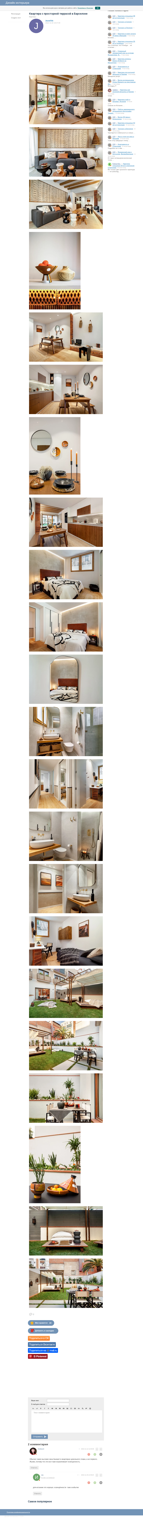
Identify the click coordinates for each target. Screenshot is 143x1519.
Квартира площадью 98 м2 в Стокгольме (124, 17)
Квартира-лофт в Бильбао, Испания (121, 100)
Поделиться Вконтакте (42, 1344)
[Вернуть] (37, 1408)
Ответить (34, 1468)
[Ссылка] (79, 1408)
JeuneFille (49, 20)
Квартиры (32, 17)
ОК (98, 8)
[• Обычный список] (52, 1408)
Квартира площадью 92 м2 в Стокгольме (124, 124)
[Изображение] (67, 1408)
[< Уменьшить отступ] (60, 1408)
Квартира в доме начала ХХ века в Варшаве (124, 34)
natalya (115, 90)
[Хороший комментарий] (95, 1454)
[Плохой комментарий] (88, 1454)
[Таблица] (75, 1408)
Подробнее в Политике (85, 8)
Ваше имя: (35, 1400)
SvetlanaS (41, 1449)
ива (42, 1475)
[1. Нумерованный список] (56, 1408)
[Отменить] (33, 1408)
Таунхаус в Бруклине (125, 129)
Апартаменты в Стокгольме (121, 67)
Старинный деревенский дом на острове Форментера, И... (121, 53)
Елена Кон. (117, 164)
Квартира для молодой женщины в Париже (124, 73)
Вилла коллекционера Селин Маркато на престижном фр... (122, 82)
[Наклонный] (44, 1408)
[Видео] (71, 1408)
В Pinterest (40, 1356)
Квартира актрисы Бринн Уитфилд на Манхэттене (119, 61)
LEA (114, 16)
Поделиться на (43, 1350)
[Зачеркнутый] (48, 1408)
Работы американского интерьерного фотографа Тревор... (121, 111)
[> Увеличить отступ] (63, 1408)
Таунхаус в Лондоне (125, 28)
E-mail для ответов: (38, 1404)
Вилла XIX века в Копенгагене (121, 118)
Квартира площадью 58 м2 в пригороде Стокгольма (121, 165)
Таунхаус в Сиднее (125, 22)
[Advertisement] (122, 211)
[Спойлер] (82, 1408)
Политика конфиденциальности (18, 1512)
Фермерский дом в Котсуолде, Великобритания (123, 153)
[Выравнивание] (86, 1408)
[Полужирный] (41, 1408)
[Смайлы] (90, 1408)
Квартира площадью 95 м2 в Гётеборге (124, 42)
